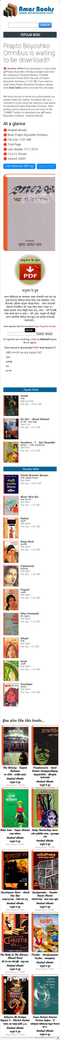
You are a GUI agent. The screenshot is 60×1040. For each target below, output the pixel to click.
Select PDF (46, 166)
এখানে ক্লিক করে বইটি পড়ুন (19, 166)
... (43, 720)
